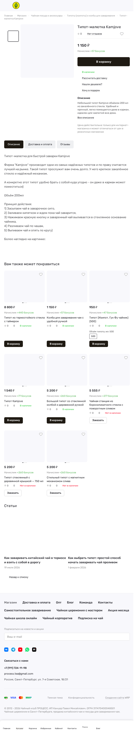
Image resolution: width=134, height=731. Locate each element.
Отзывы (65, 144)
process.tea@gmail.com (18, 673)
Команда (85, 602)
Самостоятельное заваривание (27, 610)
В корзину (103, 61)
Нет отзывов (94, 33)
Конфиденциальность (81, 697)
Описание (14, 144)
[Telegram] (13, 649)
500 (93, 336)
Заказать (98, 420)
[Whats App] (27, 649)
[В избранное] (122, 34)
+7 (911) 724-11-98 (15, 668)
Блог (70, 602)
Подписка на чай (90, 618)
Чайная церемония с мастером (79, 610)
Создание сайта (114, 697)
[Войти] (110, 5)
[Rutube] (34, 649)
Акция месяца (118, 610)
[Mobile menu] (5, 5)
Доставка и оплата (40, 144)
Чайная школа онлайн (20, 618)
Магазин (10, 602)
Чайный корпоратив (57, 618)
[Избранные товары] (119, 5)
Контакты (105, 602)
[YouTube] (20, 649)
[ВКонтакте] (6, 649)
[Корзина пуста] (128, 5)
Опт (58, 602)
